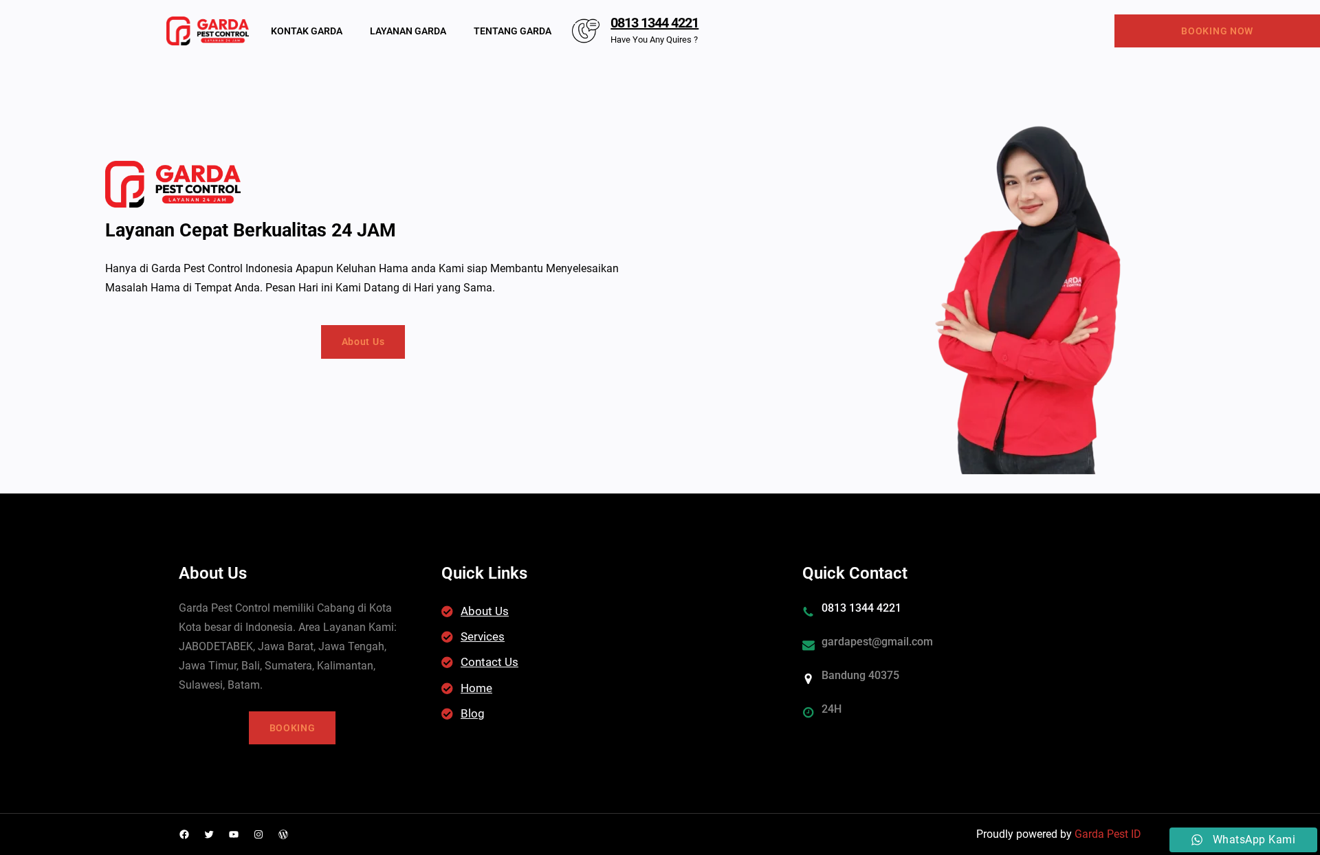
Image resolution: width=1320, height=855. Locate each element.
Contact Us (489, 662)
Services (483, 636)
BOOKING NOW (1217, 30)
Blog (473, 713)
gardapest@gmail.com (877, 641)
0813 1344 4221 (654, 22)
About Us (363, 341)
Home (476, 688)
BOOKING (293, 727)
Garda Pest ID (1108, 834)
